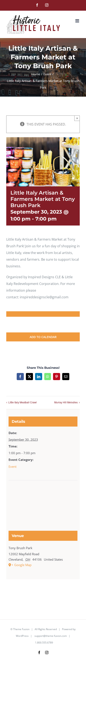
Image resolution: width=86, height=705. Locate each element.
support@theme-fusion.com (50, 636)
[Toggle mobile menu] (77, 21)
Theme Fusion (21, 629)
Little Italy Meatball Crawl (22, 402)
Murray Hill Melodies (66, 402)
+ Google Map (21, 565)
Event (12, 466)
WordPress (22, 636)
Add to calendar (43, 337)
